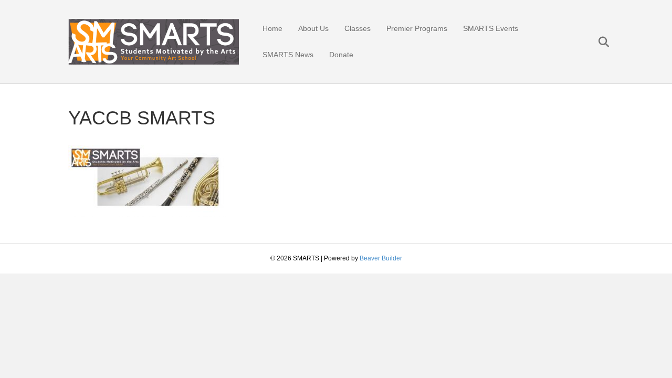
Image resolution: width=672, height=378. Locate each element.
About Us (313, 28)
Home (272, 28)
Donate (341, 54)
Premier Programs (416, 28)
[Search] (597, 42)
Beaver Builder (381, 258)
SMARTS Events (490, 28)
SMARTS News (287, 54)
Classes (357, 28)
